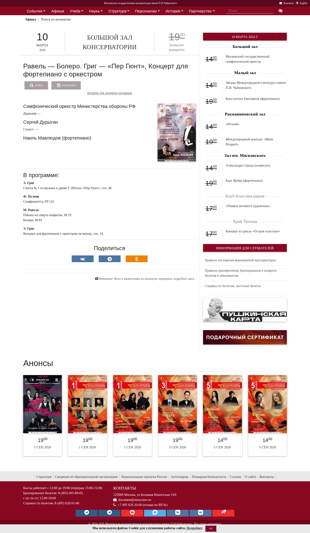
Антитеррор (179, 477)
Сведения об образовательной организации (86, 477)
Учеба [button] (75, 11)
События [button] (34, 11)
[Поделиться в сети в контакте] (83, 258)
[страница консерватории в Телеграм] (87, 513)
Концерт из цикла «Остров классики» (253, 231)
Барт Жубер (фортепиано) (244, 180)
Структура (43, 477)
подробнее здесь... (185, 278)
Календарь (68, 85)
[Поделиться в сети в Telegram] (110, 258)
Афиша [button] (57, 11)
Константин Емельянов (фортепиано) (253, 98)
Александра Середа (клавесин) (248, 165)
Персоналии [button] (146, 11)
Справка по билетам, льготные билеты (233, 286)
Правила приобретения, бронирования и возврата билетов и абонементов (241, 273)
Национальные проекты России (144, 477)
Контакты (267, 477)
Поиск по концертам (56, 19)
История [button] (173, 11)
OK (210, 528)
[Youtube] (132, 513)
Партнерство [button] (200, 11)
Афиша (30, 19)
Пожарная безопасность (209, 477)
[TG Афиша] (109, 513)
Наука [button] (94, 11)
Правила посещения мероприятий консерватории (240, 260)
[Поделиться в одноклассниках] (137, 258)
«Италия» (233, 124)
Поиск (38, 85)
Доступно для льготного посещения (109, 93)
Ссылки (235, 477)
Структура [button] (117, 11)
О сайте (250, 477)
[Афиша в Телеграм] (223, 513)
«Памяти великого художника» (248, 206)
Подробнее (194, 528)
